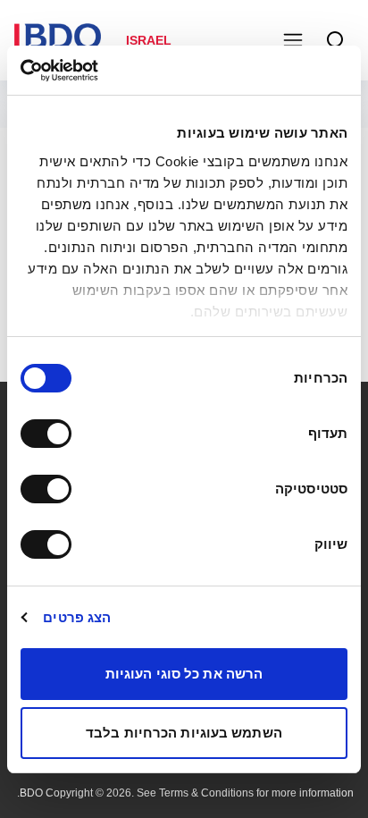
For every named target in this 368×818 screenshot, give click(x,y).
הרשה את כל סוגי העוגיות (184, 673)
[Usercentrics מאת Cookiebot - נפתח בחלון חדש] (99, 70)
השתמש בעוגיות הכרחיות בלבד (184, 732)
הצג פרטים (77, 617)
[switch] (50, 433)
